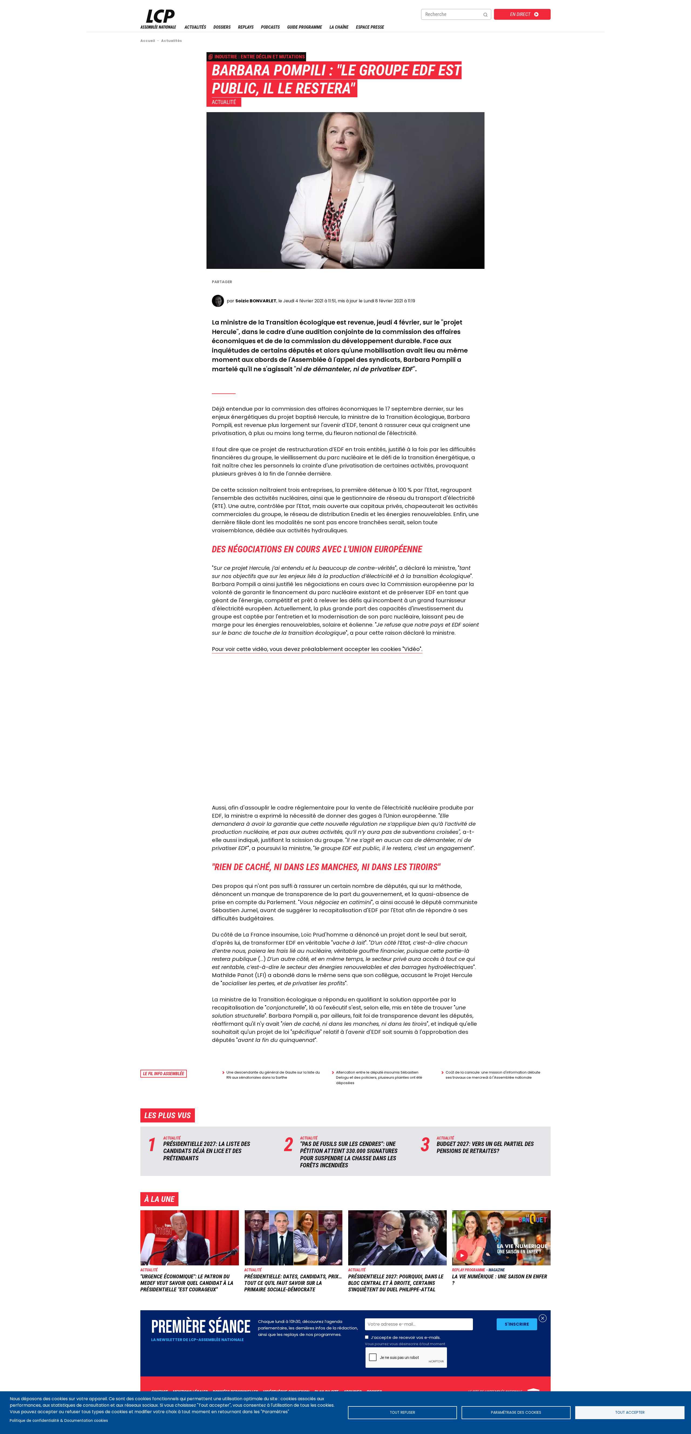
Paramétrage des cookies (516, 1412)
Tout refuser (402, 1412)
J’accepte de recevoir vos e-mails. (405, 1340)
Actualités (195, 27)
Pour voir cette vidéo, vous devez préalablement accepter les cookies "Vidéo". (317, 649)
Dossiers (222, 27)
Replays (245, 27)
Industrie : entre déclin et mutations (260, 57)
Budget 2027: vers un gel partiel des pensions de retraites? (485, 1147)
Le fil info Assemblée (163, 1073)
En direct (520, 14)
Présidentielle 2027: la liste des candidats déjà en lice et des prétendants (206, 1151)
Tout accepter (630, 1412)
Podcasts (270, 27)
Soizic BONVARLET (255, 301)
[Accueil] (158, 27)
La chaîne (339, 27)
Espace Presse (370, 27)
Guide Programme (304, 27)
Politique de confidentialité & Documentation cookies (59, 1420)
